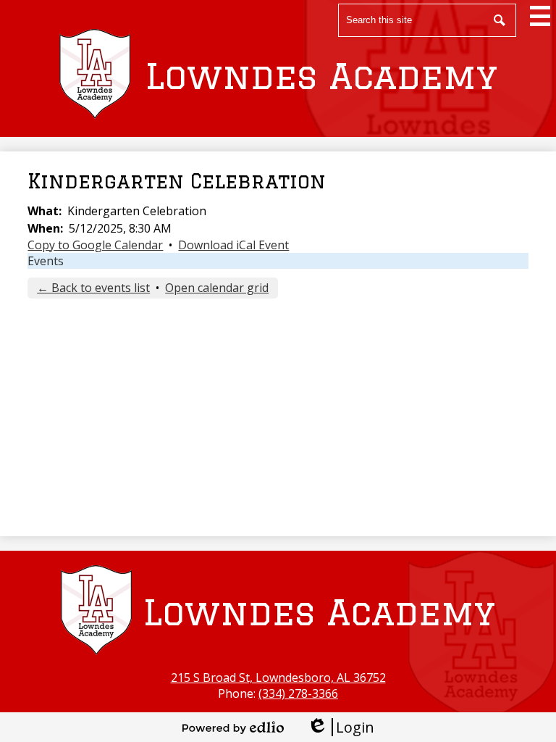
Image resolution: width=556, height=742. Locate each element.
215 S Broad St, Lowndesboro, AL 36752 (278, 677)
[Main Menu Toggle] (540, 16)
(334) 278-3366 (298, 693)
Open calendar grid (217, 288)
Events (46, 261)
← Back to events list (93, 288)
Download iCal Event (233, 245)
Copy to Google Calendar (95, 245)
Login (340, 727)
